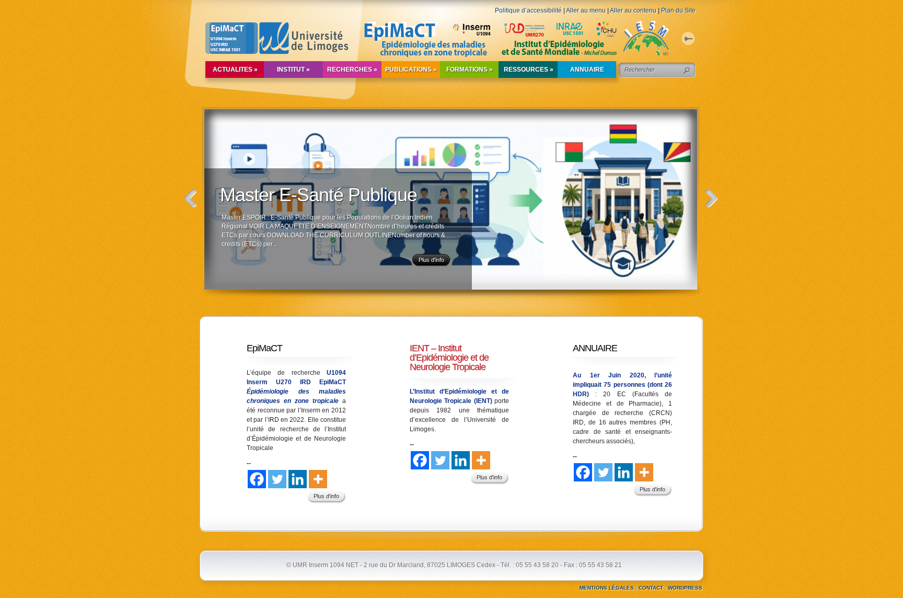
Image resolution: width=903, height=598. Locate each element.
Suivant (711, 198)
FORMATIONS (469, 69)
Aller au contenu (633, 10)
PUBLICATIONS (411, 69)
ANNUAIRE (587, 69)
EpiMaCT (264, 348)
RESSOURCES (528, 69)
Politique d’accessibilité (528, 10)
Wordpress (685, 588)
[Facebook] (257, 479)
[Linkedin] (297, 479)
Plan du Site (678, 10)
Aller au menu (586, 10)
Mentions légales (607, 588)
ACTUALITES (235, 69)
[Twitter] (277, 479)
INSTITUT (293, 69)
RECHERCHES (352, 69)
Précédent (190, 198)
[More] (318, 479)
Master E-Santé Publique (318, 194)
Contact (651, 588)
